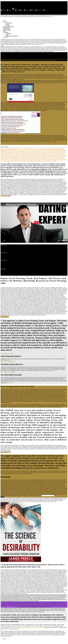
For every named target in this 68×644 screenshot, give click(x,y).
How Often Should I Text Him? (11, 375)
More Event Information (6, 452)
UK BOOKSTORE (5, 316)
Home (4, 639)
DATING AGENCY (7, 30)
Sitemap (5, 638)
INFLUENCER (9, 22)
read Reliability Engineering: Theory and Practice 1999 (30, 627)
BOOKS (7, 24)
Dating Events (4, 252)
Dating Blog (3, 268)
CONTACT (5, 37)
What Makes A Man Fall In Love (12, 364)
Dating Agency (4, 260)
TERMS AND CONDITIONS (12, 36)
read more (10, 360)
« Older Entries (4, 383)
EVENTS (8, 25)
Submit (2, 496)
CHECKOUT (8, 33)
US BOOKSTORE (5, 317)
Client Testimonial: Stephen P (11, 356)
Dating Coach (4, 245)
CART (7, 34)
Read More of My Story (6, 195)
